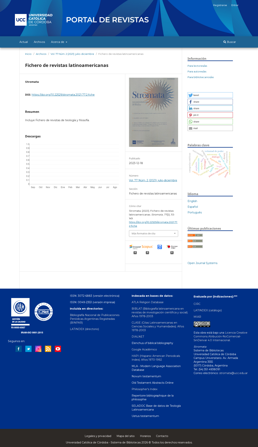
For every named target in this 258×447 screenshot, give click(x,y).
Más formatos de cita (143, 233)
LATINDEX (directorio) (84, 329)
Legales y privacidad (98, 436)
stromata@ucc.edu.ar (233, 373)
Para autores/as (197, 71)
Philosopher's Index (144, 389)
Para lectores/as (197, 65)
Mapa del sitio (126, 436)
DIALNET (138, 336)
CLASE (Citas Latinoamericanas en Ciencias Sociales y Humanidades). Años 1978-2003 (158, 326)
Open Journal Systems (202, 263)
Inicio (28, 53)
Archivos (39, 42)
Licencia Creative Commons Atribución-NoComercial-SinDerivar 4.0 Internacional (220, 336)
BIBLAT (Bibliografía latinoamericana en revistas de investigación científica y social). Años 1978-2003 (160, 312)
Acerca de (58, 42)
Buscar (231, 42)
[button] (210, 95)
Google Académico (144, 349)
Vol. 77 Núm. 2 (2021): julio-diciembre (72, 53)
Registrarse (220, 5)
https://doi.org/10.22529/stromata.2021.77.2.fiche (63, 94)
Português (195, 212)
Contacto (162, 436)
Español (193, 206)
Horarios (145, 436)
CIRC (197, 304)
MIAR (197, 316)
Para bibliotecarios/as (201, 77)
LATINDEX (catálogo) (208, 310)
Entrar (235, 5)
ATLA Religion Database (148, 302)
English (192, 201)
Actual (23, 42)
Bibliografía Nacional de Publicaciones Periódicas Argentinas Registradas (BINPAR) (94, 318)
